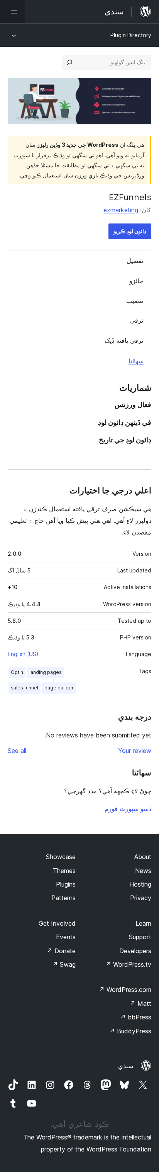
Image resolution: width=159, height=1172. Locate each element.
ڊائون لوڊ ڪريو (129, 231)
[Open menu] (12, 11)
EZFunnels (130, 197)
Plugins (66, 884)
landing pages (45, 672)
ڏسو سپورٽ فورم (128, 809)
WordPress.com (125, 989)
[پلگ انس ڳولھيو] (69, 62)
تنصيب (134, 300)
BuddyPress (130, 1031)
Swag (64, 964)
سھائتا (136, 361)
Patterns (63, 898)
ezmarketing (120, 210)
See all (17, 750)
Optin (17, 672)
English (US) (23, 654)
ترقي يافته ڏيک (124, 340)
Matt (140, 1003)
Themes (64, 871)
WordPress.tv (128, 964)
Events (66, 937)
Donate (61, 951)
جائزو (136, 281)
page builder (59, 688)
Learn (143, 923)
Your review (134, 750)
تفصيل (135, 261)
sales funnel (24, 688)
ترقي (136, 320)
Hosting (140, 884)
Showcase (61, 857)
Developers (135, 951)
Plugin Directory (130, 35)
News (143, 871)
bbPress (135, 1017)
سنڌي (125, 1066)
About (142, 857)
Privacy (140, 898)
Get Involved (57, 923)
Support (140, 937)
